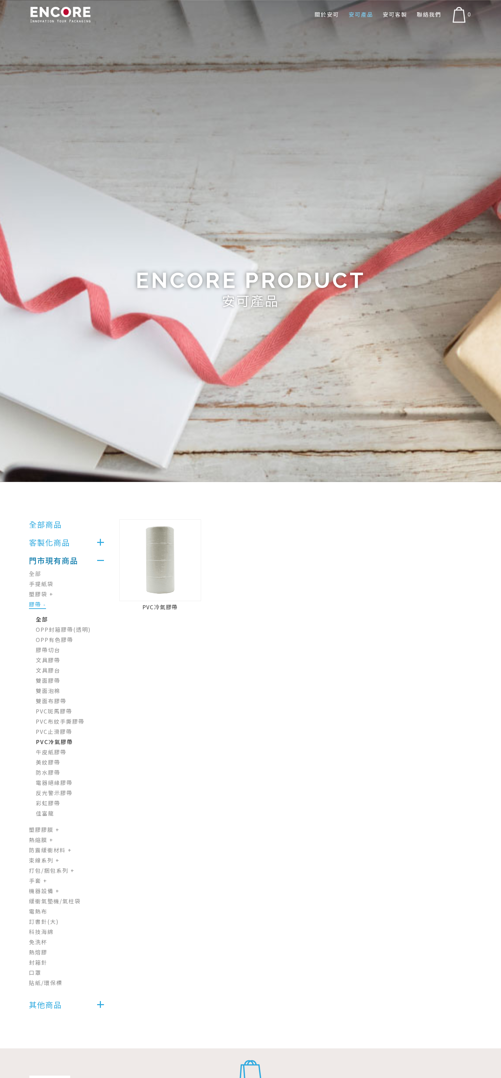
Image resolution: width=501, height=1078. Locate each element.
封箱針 (38, 962)
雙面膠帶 (48, 680)
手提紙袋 (41, 584)
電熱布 (38, 911)
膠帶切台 (48, 650)
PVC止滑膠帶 (54, 731)
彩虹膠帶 (48, 803)
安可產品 (361, 15)
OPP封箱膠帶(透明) (63, 629)
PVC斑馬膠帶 (54, 711)
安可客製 (395, 15)
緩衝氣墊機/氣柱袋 (55, 901)
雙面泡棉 (48, 691)
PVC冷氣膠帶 (54, 742)
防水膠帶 (48, 772)
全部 (35, 573)
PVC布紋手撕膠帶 (60, 721)
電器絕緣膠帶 (54, 782)
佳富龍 (45, 813)
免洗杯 (38, 942)
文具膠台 (48, 670)
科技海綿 (41, 932)
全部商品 (45, 524)
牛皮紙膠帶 (51, 752)
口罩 (35, 972)
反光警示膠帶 (54, 793)
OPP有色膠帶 (54, 639)
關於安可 (327, 15)
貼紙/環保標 (45, 983)
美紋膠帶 (48, 762)
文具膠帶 (48, 660)
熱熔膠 (38, 952)
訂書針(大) (44, 921)
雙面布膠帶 (51, 701)
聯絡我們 (429, 15)
